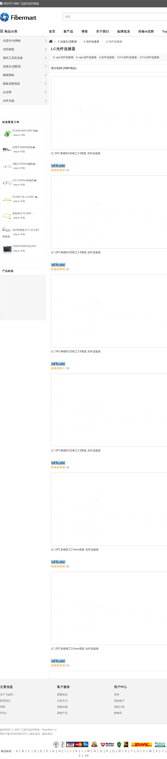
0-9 (86, 755)
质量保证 (62, 694)
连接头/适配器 (12, 66)
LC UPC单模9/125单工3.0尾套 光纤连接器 (76, 450)
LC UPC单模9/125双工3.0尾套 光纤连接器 (76, 351)
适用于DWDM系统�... (24, 147)
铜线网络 (8, 75)
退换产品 (62, 712)
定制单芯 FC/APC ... (23, 213)
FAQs (3, 712)
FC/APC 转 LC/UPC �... (25, 196)
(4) (67, 170)
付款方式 (62, 700)
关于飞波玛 (6, 694)
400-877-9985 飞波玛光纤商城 (21, 3)
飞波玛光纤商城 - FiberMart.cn (39, 729)
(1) (67, 269)
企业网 (7, 92)
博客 (2, 706)
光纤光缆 (8, 100)
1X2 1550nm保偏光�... (25, 180)
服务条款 (47, 733)
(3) (67, 368)
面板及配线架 (11, 83)
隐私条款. (35, 733)
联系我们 (5, 700)
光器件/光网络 (12, 40)
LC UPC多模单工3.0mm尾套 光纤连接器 (75, 648)
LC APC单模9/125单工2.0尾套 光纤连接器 (75, 153)
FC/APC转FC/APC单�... (26, 130)
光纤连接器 (92, 41)
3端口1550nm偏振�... (24, 163)
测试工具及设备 (13, 57)
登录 (116, 694)
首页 (52, 31)
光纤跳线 (8, 49)
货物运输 (62, 706)
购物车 (118, 712)
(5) (67, 566)
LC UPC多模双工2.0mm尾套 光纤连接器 (75, 549)
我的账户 (119, 700)
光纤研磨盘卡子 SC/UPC (26, 230)
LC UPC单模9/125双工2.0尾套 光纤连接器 (76, 252)
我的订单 (119, 706)
